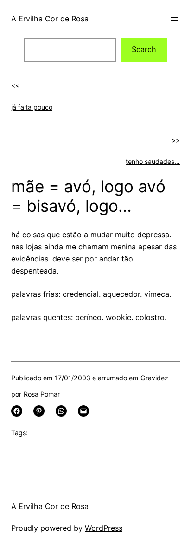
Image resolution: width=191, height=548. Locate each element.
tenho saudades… (153, 161)
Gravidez (154, 378)
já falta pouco (31, 107)
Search (144, 49)
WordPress (103, 528)
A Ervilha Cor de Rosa (50, 18)
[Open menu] (174, 19)
